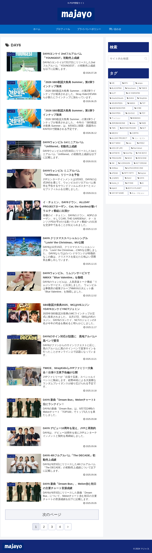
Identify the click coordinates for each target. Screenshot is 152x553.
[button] (145, 58)
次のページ (51, 514)
